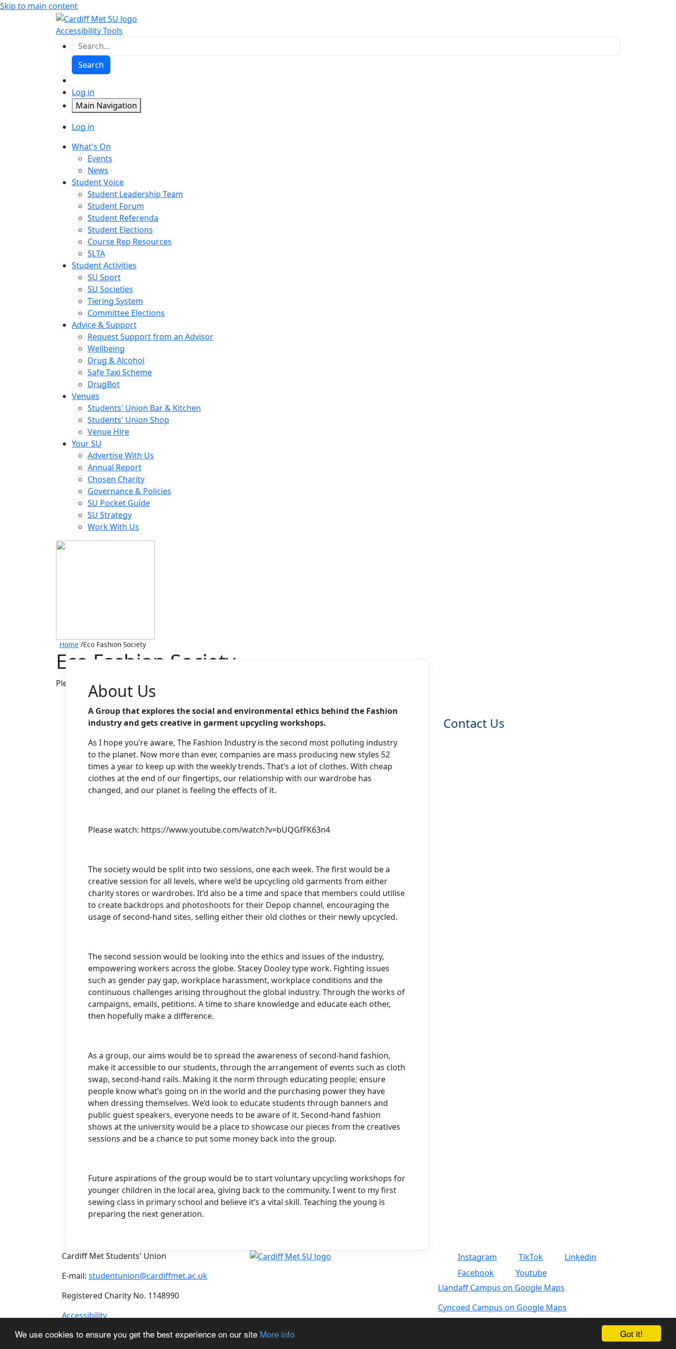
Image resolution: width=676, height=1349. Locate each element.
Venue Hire (108, 431)
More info (277, 1334)
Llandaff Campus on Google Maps (501, 1287)
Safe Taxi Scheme (120, 372)
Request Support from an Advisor (150, 336)
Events (100, 158)
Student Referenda (123, 217)
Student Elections (120, 229)
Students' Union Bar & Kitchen (144, 407)
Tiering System (115, 301)
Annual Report (115, 467)
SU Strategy (110, 514)
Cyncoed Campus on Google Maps (502, 1307)
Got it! (631, 1333)
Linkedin (580, 1256)
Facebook (476, 1272)
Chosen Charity (116, 479)
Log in (83, 92)
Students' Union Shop (128, 419)
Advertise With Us (121, 455)
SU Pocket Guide (119, 503)
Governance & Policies (129, 491)
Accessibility (84, 1315)
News (98, 170)
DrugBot (104, 384)
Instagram (477, 1256)
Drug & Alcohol (116, 360)
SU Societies (110, 289)
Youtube (531, 1272)
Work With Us (113, 526)
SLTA (96, 253)
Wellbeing (106, 348)
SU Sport (104, 277)
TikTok (531, 1256)
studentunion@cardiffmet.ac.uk (148, 1275)
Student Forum (116, 205)
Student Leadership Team (135, 194)
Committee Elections (126, 312)
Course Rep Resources (130, 241)
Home (69, 644)
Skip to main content (39, 5)
